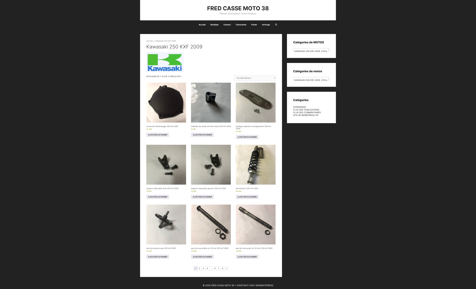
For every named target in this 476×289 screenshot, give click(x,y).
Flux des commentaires (307, 112)
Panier (254, 24)
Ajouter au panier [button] (157, 135)
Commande (241, 24)
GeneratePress (264, 285)
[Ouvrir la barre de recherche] (276, 24)
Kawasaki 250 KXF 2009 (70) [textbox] (310, 51)
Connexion (299, 107)
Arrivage (266, 24)
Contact (227, 24)
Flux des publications (306, 109)
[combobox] (311, 50)
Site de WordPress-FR (305, 115)
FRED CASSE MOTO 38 (238, 8)
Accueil (202, 24)
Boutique (214, 24)
